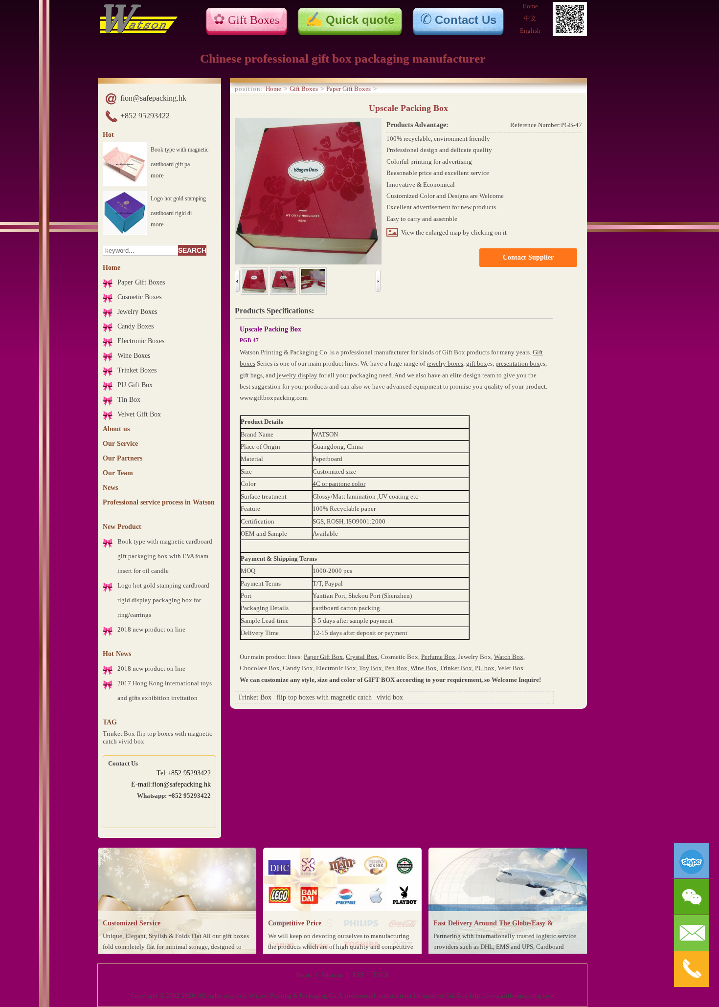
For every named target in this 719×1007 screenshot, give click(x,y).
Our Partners (122, 458)
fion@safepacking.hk (153, 98)
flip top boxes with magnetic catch (324, 697)
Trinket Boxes (137, 370)
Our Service (120, 443)
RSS (357, 974)
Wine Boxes (133, 355)
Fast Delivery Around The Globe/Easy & (493, 923)
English (530, 30)
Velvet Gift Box (139, 414)
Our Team (118, 473)
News (110, 487)
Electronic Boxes (140, 341)
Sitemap (332, 974)
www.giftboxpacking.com (274, 397)
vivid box (131, 741)
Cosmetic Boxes (139, 297)
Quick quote (360, 19)
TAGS (380, 974)
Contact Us (465, 19)
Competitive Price (294, 923)
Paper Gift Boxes (141, 282)
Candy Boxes (135, 326)
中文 (530, 18)
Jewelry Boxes (137, 311)
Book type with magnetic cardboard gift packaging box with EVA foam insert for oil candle (164, 556)
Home (530, 6)
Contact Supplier (528, 257)
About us (116, 429)
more (157, 175)
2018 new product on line (151, 629)
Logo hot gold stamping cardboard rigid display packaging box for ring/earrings (163, 600)
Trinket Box (119, 733)
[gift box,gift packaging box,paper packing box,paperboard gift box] (139, 31)
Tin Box (128, 399)
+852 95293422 (145, 115)
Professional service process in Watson (159, 502)
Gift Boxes (253, 20)
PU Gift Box (135, 385)
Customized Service (131, 923)
